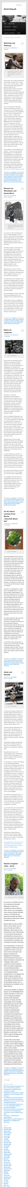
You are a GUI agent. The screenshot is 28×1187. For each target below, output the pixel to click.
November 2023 (7, 1144)
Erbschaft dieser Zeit (8, 661)
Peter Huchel (7, 179)
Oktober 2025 (7, 1131)
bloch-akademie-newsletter (10, 29)
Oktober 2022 (7, 1152)
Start (5, 23)
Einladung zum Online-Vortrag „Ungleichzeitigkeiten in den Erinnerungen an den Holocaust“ (14, 1094)
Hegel (20, 853)
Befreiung (12, 173)
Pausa (20, 177)
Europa (20, 661)
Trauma (21, 502)
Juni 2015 (6, 1182)
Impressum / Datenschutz (9, 33)
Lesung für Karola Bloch (10, 1107)
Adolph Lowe (8, 1069)
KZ (17, 1072)
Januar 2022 (7, 1157)
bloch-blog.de (10, 9)
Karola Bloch (20, 176)
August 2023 (7, 1146)
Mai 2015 (6, 1183)
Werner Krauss (7, 182)
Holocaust (13, 501)
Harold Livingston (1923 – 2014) (11, 864)
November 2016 (7, 1165)
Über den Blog (11, 23)
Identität (18, 501)
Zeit (11, 664)
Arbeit (6, 851)
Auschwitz (7, 499)
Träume (22, 663)
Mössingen (20, 1072)
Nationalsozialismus (15, 663)
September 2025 (8, 1132)
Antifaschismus (8, 319)
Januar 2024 (7, 1141)
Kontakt (18, 33)
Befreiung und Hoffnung (9, 44)
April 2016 (6, 1173)
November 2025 (7, 1129)
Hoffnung (15, 176)
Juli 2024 (6, 1139)
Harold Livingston (19, 175)
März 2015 (6, 1185)
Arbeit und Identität (8, 673)
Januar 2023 (7, 1151)
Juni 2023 (6, 1147)
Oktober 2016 (7, 1167)
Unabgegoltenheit (8, 503)
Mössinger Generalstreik (12, 177)
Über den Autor (7, 26)
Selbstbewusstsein (8, 855)
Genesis (8, 501)
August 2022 (7, 1155)
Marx (9, 663)
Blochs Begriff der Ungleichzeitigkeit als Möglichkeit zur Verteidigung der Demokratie (13, 1120)
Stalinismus (15, 179)
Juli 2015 (6, 1180)
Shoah (17, 502)
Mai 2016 (6, 1172)
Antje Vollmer (16, 319)
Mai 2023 (6, 1149)
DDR (22, 173)
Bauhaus (7, 173)
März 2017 (6, 1159)
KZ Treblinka (16, 320)
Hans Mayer (12, 175)
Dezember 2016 (7, 1164)
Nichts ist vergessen (8, 331)
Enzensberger (19, 660)
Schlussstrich (13, 502)
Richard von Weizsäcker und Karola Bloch (10, 190)
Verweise (15, 26)
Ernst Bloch (6, 175)
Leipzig (5, 177)
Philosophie (18, 854)
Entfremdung (10, 853)
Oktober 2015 (7, 1178)
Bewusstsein (18, 499)
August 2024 (7, 1137)
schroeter (6, 49)
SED (11, 179)
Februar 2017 (7, 1160)
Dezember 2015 (7, 1177)
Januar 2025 (7, 1136)
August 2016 (7, 1170)
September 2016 (8, 1169)
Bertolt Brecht (18, 173)
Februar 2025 (7, 1134)
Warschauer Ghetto (15, 322)
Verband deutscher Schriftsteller (13, 179)
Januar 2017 (7, 1162)
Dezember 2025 (7, 1128)
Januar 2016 (7, 1175)
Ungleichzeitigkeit (16, 503)
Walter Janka (18, 180)
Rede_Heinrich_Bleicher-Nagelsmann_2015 (13, 169)
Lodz (8, 502)
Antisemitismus (14, 1069)
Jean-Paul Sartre (11, 854)
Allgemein (14, 172)
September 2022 (8, 1154)
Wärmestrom (7, 664)
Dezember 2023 (7, 1142)
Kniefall (11, 320)
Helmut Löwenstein (8, 176)
